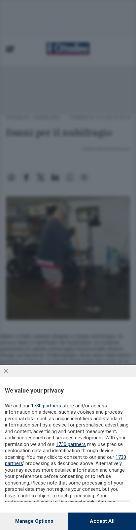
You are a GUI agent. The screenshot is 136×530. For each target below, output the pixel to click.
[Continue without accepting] (6, 371)
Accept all (102, 521)
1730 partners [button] (46, 406)
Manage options (34, 521)
